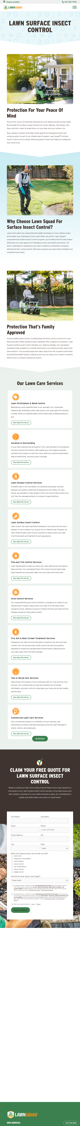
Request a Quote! (20, 910)
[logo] (13, 7)
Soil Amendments (20, 867)
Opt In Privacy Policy (34, 890)
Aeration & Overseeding (22, 859)
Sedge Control (19, 872)
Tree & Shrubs (19, 869)
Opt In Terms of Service (47, 890)
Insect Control (19, 864)
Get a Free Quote (71, 1123)
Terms (33, 904)
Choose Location (12, 2)
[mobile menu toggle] (74, 7)
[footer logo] (22, 1118)
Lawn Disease (18, 861)
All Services (40, 738)
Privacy (38, 904)
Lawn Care (17, 856)
